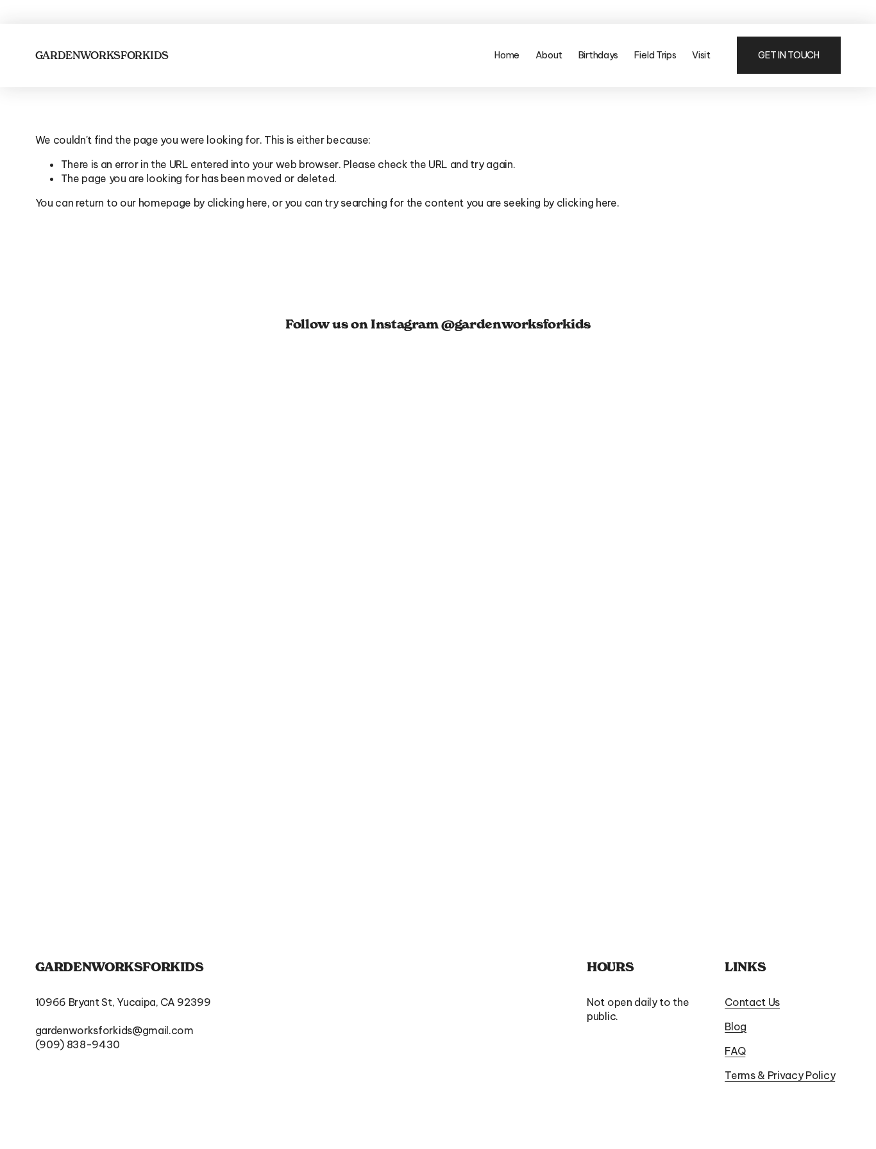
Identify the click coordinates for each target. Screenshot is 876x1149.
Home (506, 55)
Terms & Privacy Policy (780, 1075)
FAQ (735, 1050)
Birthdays (598, 55)
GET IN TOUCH (789, 55)
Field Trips (655, 55)
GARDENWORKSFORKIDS (102, 55)
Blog (735, 1026)
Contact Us (752, 1002)
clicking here (237, 202)
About (549, 55)
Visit (701, 55)
